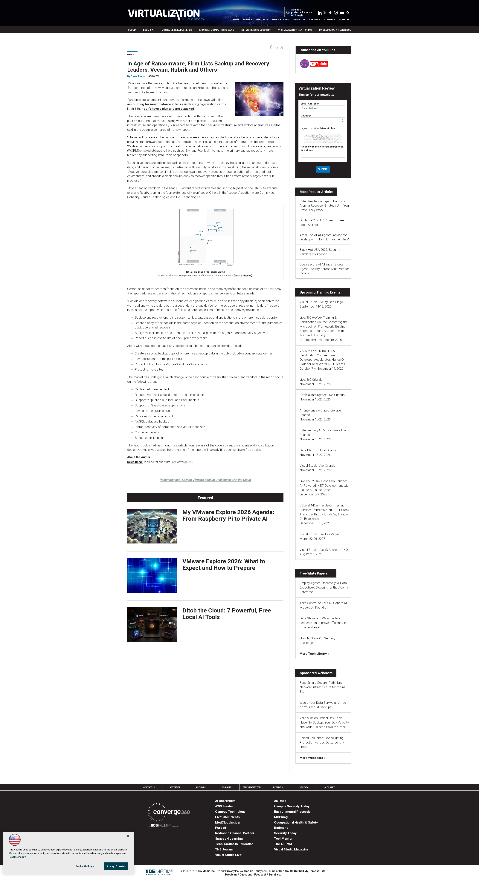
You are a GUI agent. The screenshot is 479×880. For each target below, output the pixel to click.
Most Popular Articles (316, 192)
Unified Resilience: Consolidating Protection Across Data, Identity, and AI (322, 742)
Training (314, 19)
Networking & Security (256, 30)
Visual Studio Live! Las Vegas (320, 534)
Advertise (299, 19)
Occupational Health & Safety (296, 822)
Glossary (329, 787)
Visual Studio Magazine (291, 849)
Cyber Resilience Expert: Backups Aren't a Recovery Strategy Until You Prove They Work (324, 205)
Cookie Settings (84, 866)
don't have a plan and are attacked (169, 108)
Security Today (285, 833)
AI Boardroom (225, 801)
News (130, 54)
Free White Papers (314, 573)
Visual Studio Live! (228, 855)
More (342, 19)
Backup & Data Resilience (335, 30)
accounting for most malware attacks (155, 104)
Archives (201, 787)
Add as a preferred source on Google (301, 12)
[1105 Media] (163, 825)
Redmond (281, 828)
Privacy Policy (327, 128)
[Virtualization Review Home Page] (166, 15)
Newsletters (280, 19)
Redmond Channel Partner (234, 833)
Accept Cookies (116, 866)
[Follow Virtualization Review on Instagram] (336, 13)
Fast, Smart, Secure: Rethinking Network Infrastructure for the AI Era (322, 687)
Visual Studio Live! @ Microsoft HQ (324, 550)
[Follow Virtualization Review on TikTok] (330, 13)
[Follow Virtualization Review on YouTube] (342, 13)
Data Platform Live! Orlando (318, 450)
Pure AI (220, 828)
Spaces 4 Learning (229, 838)
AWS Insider (224, 806)
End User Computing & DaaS (216, 30)
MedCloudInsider (228, 822)
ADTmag (280, 801)
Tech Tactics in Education (234, 844)
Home (236, 19)
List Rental (303, 787)
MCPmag (281, 817)
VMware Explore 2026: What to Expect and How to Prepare (223, 564)
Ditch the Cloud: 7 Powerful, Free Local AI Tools (226, 614)
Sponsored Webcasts (316, 673)
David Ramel (138, 76)
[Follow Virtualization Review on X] (325, 13)
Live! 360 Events (227, 817)
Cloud (132, 30)
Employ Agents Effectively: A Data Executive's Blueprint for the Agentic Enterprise (324, 587)
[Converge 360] (169, 813)
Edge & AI (148, 30)
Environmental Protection (293, 811)
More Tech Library (313, 653)
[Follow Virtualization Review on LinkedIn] (320, 13)
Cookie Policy (253, 871)
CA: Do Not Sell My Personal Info (305, 871)
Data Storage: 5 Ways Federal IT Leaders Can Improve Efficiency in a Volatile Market (324, 622)
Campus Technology (230, 811)
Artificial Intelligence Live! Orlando (322, 395)
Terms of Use (275, 871)
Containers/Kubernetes (177, 30)
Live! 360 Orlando (311, 379)
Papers (247, 19)
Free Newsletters (252, 787)
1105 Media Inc (205, 871)
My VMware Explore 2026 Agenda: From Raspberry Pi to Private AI (228, 515)
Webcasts (262, 19)
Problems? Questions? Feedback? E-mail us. (253, 874)
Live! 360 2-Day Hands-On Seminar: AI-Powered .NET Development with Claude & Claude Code (325, 485)
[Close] (128, 836)
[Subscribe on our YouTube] (312, 67)
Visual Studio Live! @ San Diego (321, 302)
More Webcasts (311, 758)
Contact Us (149, 787)
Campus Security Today (291, 806)
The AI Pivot (283, 844)
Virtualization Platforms (295, 30)
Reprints (278, 787)
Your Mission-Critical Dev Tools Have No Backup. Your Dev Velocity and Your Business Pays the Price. (324, 722)
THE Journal (224, 849)
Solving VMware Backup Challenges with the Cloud (205, 480)
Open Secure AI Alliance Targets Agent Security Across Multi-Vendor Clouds (324, 268)
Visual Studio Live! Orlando (317, 465)
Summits (329, 19)
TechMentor (283, 838)
